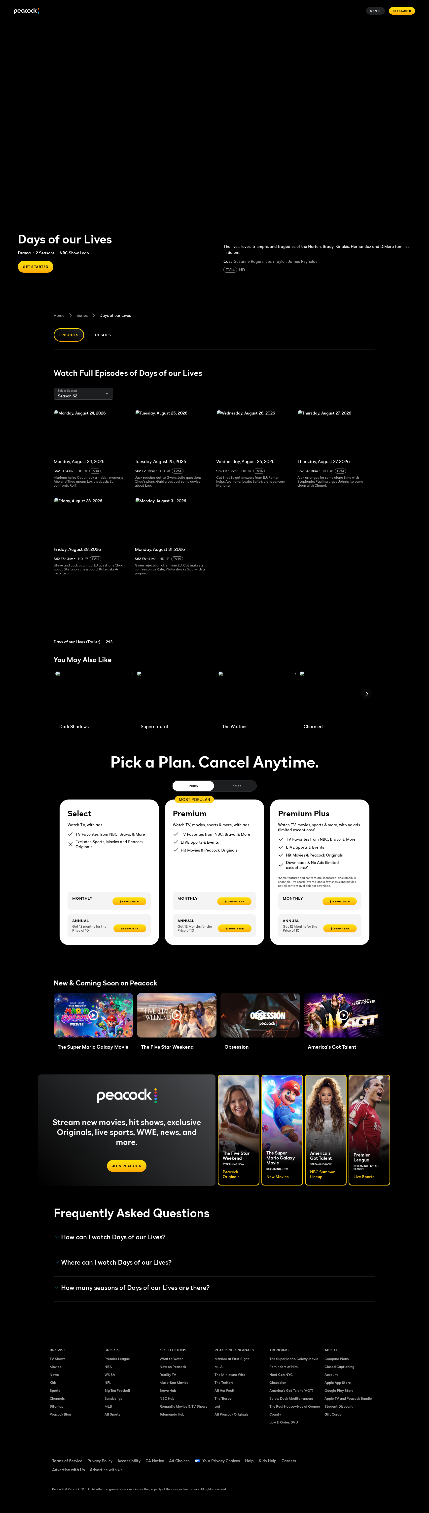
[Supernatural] (175, 695)
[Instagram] (370, 1457)
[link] (92, 616)
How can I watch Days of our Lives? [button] (113, 1237)
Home (59, 315)
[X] (331, 1472)
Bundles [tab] (234, 786)
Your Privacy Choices (221, 1461)
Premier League (117, 1359)
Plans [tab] (193, 786)
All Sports (112, 1414)
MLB (108, 1406)
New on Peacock (173, 1367)
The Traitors (224, 1382)
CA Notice (154, 1460)
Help (249, 1460)
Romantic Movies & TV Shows (183, 1406)
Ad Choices (179, 1460)
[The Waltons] (257, 695)
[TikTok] (344, 1457)
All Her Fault (224, 1390)
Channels (57, 1398)
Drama (24, 252)
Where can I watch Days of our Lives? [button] (116, 1262)
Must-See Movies (174, 1382)
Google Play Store (339, 1390)
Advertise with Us (68, 1469)
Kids (53, 1382)
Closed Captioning (339, 1367)
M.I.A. (218, 1367)
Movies (55, 1367)
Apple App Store (337, 1382)
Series (82, 315)
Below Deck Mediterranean (291, 1398)
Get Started (402, 10)
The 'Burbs (222, 1398)
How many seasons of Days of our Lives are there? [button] (135, 1287)
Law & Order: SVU (283, 1422)
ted (217, 1406)
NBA (108, 1367)
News (54, 1374)
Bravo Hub (168, 1390)
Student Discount (338, 1406)
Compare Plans (336, 1359)
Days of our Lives (115, 315)
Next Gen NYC (281, 1374)
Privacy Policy (99, 1460)
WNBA (110, 1374)
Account (331, 1374)
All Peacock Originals (231, 1414)
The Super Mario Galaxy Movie (293, 1359)
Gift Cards (332, 1414)
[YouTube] (357, 1457)
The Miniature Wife (229, 1374)
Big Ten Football (117, 1390)
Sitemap (56, 1406)
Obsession (277, 1382)
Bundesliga (113, 1398)
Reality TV (168, 1374)
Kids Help (268, 1460)
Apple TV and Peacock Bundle (348, 1398)
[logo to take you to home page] (26, 11)
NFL (108, 1382)
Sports (55, 1390)
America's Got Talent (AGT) (291, 1390)
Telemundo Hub (172, 1414)
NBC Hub (167, 1398)
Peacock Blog (60, 1414)
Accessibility (129, 1460)
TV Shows (58, 1359)
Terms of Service (67, 1460)
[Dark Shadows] (94, 695)
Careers (289, 1460)
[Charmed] (338, 695)
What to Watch (171, 1359)
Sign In (375, 10)
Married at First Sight (231, 1359)
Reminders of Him (283, 1367)
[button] (93, 1015)
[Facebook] (331, 1457)
